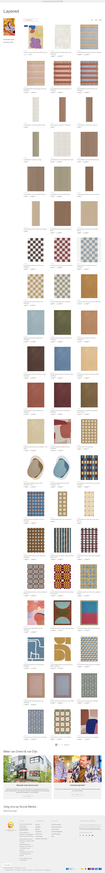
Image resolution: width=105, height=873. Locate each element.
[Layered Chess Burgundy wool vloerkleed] (62, 249)
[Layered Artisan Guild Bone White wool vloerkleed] (62, 37)
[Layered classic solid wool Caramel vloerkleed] (89, 322)
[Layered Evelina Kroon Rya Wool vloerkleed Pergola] (89, 576)
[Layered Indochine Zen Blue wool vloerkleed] (62, 685)
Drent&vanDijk (10, 867)
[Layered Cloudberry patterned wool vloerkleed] (62, 431)
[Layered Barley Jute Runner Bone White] (36, 109)
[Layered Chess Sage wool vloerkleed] (62, 286)
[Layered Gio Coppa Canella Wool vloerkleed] (62, 612)
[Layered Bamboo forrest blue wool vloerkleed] (89, 37)
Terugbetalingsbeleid (9, 869)
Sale (53, 836)
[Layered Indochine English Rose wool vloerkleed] (36, 685)
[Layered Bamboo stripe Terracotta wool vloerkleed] (62, 73)
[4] (100, 20)
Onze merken (55, 829)
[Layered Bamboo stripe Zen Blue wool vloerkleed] (89, 73)
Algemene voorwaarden (27, 869)
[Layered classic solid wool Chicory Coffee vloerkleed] (36, 358)
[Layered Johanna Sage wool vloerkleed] (89, 685)
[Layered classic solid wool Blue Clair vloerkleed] (36, 322)
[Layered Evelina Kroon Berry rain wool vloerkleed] (36, 504)
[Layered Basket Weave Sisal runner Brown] (89, 179)
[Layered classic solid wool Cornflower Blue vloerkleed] (62, 358)
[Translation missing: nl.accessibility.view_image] (27, 768)
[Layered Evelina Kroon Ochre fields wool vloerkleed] (36, 540)
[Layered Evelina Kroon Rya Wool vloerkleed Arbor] (89, 540)
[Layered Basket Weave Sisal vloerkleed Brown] (62, 213)
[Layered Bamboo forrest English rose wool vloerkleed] (36, 73)
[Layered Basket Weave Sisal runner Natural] (36, 213)
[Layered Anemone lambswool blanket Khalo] (36, 37)
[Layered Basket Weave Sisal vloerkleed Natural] (89, 213)
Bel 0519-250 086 (8, 42)
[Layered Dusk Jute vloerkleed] (89, 431)
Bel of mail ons (77, 794)
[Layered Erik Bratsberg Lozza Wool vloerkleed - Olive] (36, 467)
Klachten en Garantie (41, 838)
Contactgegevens (47, 869)
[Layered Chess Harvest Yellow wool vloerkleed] (36, 286)
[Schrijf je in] (101, 824)
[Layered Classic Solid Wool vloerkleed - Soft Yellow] (36, 431)
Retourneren (39, 834)
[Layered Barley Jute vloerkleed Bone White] (62, 144)
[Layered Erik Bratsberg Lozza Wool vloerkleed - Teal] (62, 467)
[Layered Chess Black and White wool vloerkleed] (36, 249)
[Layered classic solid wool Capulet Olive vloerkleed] (62, 322)
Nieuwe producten (56, 827)
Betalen (38, 829)
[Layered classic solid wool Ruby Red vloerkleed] (62, 395)
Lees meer (27, 796)
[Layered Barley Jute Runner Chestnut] (89, 109)
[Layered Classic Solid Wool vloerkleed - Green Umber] (89, 395)
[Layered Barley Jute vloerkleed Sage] (62, 179)
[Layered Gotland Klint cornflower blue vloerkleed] (36, 649)
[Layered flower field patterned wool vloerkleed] (36, 612)
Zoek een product (56, 824)
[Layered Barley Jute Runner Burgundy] (62, 109)
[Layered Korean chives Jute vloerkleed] (62, 721)
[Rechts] (100, 1)
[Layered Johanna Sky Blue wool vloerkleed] (36, 721)
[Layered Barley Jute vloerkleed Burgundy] (89, 144)
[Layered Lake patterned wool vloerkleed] (89, 721)
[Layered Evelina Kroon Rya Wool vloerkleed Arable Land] (62, 540)
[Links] (4, 1)
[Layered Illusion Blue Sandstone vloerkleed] (89, 649)
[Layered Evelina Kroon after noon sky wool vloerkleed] (89, 467)
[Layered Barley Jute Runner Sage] (36, 144)
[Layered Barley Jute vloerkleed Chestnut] (36, 179)
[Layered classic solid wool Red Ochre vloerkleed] (36, 395)
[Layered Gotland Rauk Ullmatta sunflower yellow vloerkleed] (62, 649)
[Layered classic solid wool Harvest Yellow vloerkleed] (89, 358)
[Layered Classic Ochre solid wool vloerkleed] (89, 286)
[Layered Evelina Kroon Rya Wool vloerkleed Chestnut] (36, 576)
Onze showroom (56, 834)
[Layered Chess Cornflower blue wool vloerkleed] (89, 249)
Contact (38, 824)
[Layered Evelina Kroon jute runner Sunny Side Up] (89, 504)
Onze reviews (39, 836)
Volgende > (67, 745)
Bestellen (38, 827)
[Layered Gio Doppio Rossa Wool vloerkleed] (89, 612)
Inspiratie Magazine (57, 831)
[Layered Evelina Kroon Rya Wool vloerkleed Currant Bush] (62, 576)
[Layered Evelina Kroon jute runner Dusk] (62, 504)
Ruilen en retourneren (37, 869)
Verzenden (38, 831)
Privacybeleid (18, 869)
